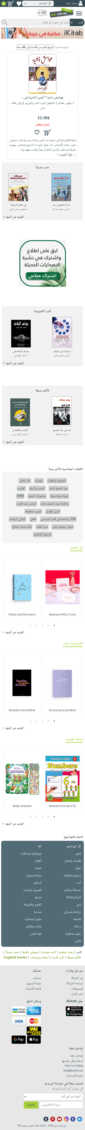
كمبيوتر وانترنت (32, 890)
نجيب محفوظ (33, 511)
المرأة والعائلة (73, 897)
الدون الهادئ (53, 511)
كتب (79, 952)
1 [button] (54, 625)
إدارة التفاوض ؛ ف (61, 205)
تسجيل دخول (72, 3)
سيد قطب (42, 527)
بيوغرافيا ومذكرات (31, 853)
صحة (38, 868)
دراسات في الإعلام (62, 351)
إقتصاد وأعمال (72, 861)
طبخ (78, 868)
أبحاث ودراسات (39, 957)
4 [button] (37, 625)
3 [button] (42, 625)
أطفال (38, 861)
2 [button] (48, 625)
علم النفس (36, 934)
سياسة (38, 912)
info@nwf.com (73, 1071)
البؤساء (39, 480)
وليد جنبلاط (61, 434)
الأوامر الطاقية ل (20, 430)
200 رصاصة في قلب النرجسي (58, 519)
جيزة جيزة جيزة (59, 496)
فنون (78, 853)
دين (78, 904)
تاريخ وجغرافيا (72, 875)
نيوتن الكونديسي (19, 434)
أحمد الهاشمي (20, 356)
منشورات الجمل (37, 496)
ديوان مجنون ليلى (62, 527)
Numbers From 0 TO (62, 806)
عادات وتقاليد (34, 926)
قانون (78, 941)
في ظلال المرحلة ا (18, 205)
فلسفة (77, 919)
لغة (40, 846)
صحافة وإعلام (72, 890)
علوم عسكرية (73, 934)
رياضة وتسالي (72, 912)
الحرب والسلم (37, 488)
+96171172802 (73, 1066)
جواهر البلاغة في (21, 351)
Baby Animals (22, 806)
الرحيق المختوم (42, 534)
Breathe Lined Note (22, 710)
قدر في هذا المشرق (62, 430)
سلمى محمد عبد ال (60, 209)
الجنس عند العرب (26, 503)
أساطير (37, 883)
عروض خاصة (30, 952)
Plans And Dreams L (22, 614)
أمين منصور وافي (61, 356)
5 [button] (31, 625)
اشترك (31, 1105)
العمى (33, 519)
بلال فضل (24, 480)
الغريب (21, 488)
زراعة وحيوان (34, 875)
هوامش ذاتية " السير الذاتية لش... (42, 97)
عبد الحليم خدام (58, 488)
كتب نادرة (58, 957)
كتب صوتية (49, 952)
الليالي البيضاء (17, 519)
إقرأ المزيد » (65, 155)
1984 (20, 496)
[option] (62, 587)
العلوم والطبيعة (33, 904)
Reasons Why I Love (62, 614)
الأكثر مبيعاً (74, 957)
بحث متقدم (66, 952)
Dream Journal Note (62, 710)
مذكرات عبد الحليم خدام (55, 503)
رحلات (77, 926)
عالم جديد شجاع (22, 527)
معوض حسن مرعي (17, 209)
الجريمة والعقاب (56, 480)
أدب (78, 883)
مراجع (38, 897)
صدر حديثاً (12, 952)
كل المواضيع (74, 846)
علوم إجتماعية (33, 919)
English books (15, 957)
